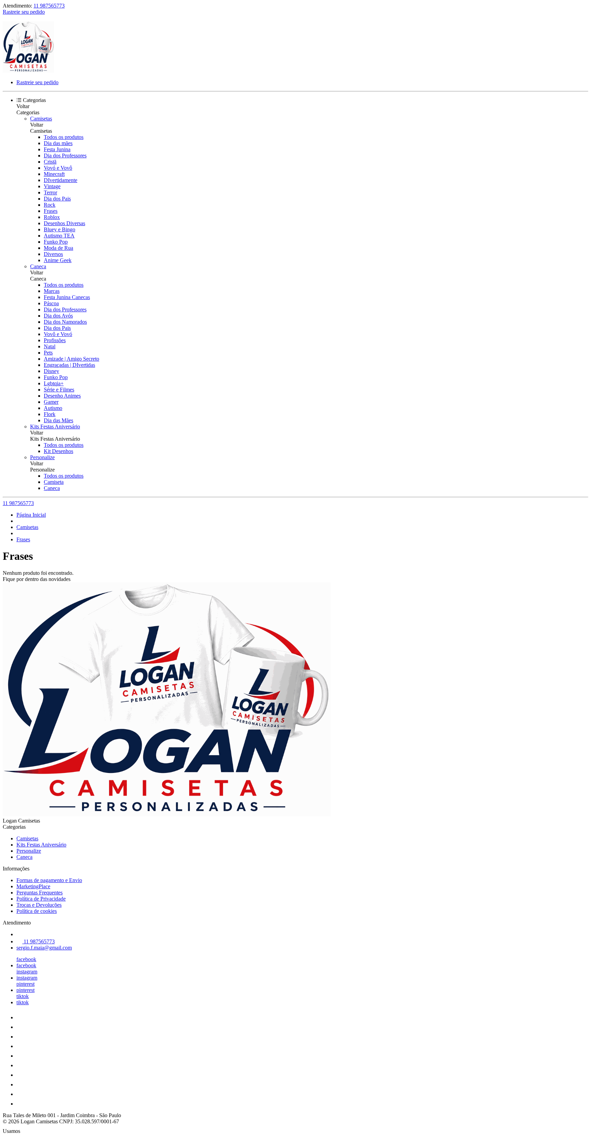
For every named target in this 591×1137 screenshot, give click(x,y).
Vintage (52, 186)
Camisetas (41, 118)
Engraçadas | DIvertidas (69, 365)
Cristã (50, 162)
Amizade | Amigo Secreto (71, 359)
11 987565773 (49, 6)
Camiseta (54, 482)
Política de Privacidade (41, 899)
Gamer (51, 402)
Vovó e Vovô (58, 168)
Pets (48, 353)
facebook (26, 959)
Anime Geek (57, 260)
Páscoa (51, 303)
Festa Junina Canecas (67, 297)
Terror (50, 192)
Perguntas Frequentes (39, 892)
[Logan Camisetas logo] (28, 71)
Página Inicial (31, 515)
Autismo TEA (59, 235)
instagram (26, 971)
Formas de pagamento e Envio (49, 880)
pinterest (25, 984)
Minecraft (54, 174)
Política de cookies (36, 911)
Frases (50, 211)
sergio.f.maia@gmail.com (44, 948)
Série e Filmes (59, 389)
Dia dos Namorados (65, 322)
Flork (49, 414)
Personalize (42, 457)
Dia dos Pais (57, 199)
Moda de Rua (58, 248)
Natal (49, 346)
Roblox (52, 217)
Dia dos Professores (65, 155)
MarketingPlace (33, 886)
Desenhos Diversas (64, 223)
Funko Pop (56, 242)
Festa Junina (57, 149)
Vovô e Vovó (58, 334)
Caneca (38, 266)
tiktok (22, 996)
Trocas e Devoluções (39, 905)
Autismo (53, 408)
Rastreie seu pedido (24, 12)
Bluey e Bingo (59, 229)
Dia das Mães (58, 420)
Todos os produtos (63, 137)
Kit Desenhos (58, 451)
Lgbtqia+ (54, 383)
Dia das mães (58, 143)
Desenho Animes (62, 396)
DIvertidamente (60, 180)
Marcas (52, 291)
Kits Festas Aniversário (55, 426)
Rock (49, 205)
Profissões (55, 340)
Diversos (53, 254)
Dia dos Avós (58, 316)
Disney (51, 371)
